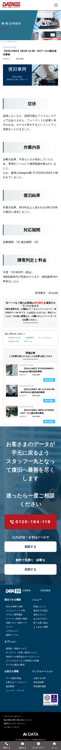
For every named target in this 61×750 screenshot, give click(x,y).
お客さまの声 (39, 678)
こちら (15, 281)
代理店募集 (45, 590)
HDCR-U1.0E (15, 337)
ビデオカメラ (12, 631)
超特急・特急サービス (16, 648)
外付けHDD (20, 59)
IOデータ (28, 341)
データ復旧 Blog (13, 678)
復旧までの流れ (40, 610)
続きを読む (49, 380)
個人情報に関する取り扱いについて (18, 720)
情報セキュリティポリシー (14, 723)
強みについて (39, 614)
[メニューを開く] (56, 5)
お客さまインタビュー (16, 682)
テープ (9, 627)
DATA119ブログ (12, 42)
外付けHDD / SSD (14, 606)
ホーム (3, 42)
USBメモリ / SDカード (16, 622)
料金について (39, 606)
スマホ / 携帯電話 (14, 614)
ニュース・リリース (15, 690)
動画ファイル (12, 635)
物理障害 (30, 337)
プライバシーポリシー (12, 716)
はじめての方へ (40, 618)
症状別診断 (38, 682)
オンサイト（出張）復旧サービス (21, 652)
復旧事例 (10, 686)
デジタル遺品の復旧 (15, 664)
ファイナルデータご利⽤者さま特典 (22, 660)
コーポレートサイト (12, 727)
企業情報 (26, 590)
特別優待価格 (39, 686)
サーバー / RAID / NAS (16, 618)
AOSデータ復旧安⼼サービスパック (22, 656)
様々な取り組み (40, 622)
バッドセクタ (45, 337)
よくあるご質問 (40, 627)
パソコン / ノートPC (15, 610)
